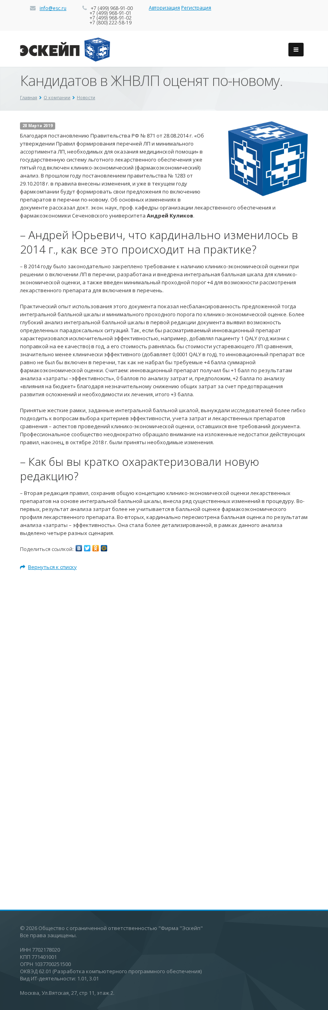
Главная (28, 97)
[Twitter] (87, 548)
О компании (57, 97)
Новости (86, 97)
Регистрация (196, 7)
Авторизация (164, 7)
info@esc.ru (53, 8)
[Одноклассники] (95, 548)
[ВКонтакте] (79, 548)
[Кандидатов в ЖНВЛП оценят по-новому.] (268, 125)
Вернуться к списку (52, 567)
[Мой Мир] (104, 548)
